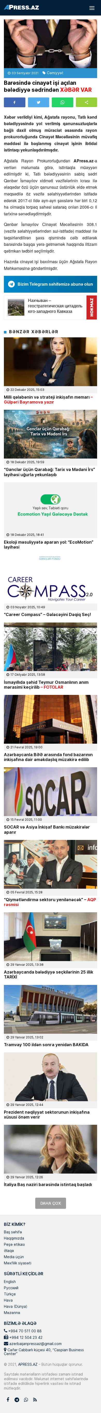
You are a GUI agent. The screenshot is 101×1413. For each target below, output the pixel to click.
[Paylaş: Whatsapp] (62, 102)
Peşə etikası (14, 1245)
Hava (8, 1300)
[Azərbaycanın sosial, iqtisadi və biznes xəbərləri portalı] (21, 7)
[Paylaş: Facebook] (14, 102)
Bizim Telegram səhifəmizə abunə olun (55, 284)
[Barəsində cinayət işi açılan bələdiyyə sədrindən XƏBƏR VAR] (50, 43)
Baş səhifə (13, 1232)
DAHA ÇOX (50, 1203)
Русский (11, 1288)
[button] (86, 102)
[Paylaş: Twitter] (38, 102)
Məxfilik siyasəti (17, 1263)
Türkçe (10, 1294)
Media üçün (14, 1257)
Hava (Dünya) (15, 1307)
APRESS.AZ (27, 1364)
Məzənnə (12, 1313)
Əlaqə (9, 1251)
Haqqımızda (14, 1238)
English (10, 1282)
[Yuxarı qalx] (86, 1398)
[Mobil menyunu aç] (92, 8)
